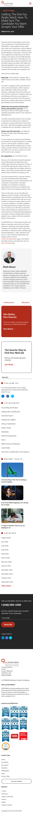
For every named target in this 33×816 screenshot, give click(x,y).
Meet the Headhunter (8, 436)
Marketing (5, 432)
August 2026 (6, 538)
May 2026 (4, 550)
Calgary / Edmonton (7, 796)
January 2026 (6, 566)
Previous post (9, 302)
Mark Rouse (9, 266)
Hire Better (4, 762)
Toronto (3, 791)
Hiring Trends (6, 428)
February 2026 (6, 562)
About (3, 773)
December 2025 (6, 570)
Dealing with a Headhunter (10, 412)
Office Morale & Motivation (10, 444)
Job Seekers (5, 765)
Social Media (5, 448)
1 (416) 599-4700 (11, 604)
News (3, 440)
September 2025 (7, 582)
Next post (25, 302)
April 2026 (5, 554)
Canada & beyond (6, 805)
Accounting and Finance (9, 408)
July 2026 (4, 542)
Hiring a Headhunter (8, 424)
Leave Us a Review (16, 781)
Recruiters (4, 768)
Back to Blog (8, 10)
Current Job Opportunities (9, 239)
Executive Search (7, 416)
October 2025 (6, 578)
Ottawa (3, 799)
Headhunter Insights (8, 420)
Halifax (3, 802)
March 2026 (5, 558)
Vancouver (4, 794)
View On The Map (6, 675)
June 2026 (4, 546)
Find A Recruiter (6, 243)
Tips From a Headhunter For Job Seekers (15, 452)
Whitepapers (5, 771)
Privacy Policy (5, 776)
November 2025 (7, 574)
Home (3, 759)
